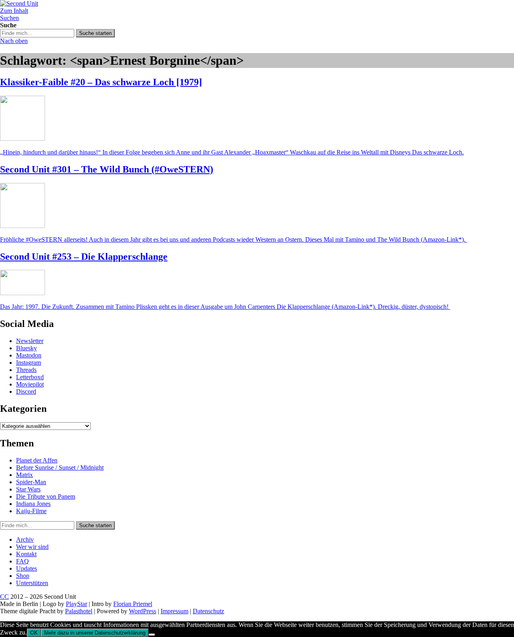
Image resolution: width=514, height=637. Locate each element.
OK (34, 633)
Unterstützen (32, 582)
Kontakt (26, 554)
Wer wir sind (32, 546)
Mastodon (28, 355)
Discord (26, 391)
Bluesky (26, 348)
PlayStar (76, 603)
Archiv (25, 539)
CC (4, 596)
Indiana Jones (33, 503)
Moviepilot (30, 384)
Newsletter (29, 340)
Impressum (174, 611)
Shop (22, 575)
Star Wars (28, 489)
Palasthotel (78, 611)
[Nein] (152, 634)
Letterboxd (30, 377)
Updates (26, 568)
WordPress (142, 611)
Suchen (9, 17)
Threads (26, 369)
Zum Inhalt (14, 10)
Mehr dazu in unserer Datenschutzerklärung (94, 633)
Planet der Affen (36, 460)
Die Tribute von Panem (45, 496)
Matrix (24, 474)
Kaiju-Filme (31, 511)
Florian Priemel (132, 603)
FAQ (22, 561)
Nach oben (14, 40)
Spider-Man (31, 482)
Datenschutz (208, 611)
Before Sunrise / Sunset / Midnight (60, 467)
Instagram (28, 362)
